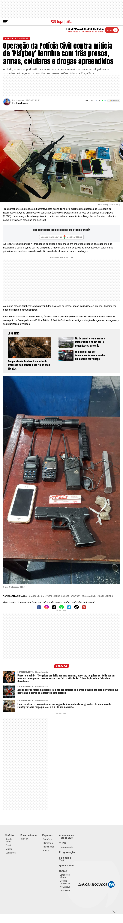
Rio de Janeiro (106, 596)
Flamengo (48, 843)
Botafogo (47, 839)
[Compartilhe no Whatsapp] (102, 101)
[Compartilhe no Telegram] (105, 101)
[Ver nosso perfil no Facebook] (39, 608)
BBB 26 (24, 839)
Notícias (9, 835)
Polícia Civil (89, 596)
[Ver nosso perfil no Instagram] (46, 608)
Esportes (47, 835)
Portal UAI (65, 890)
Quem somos (66, 865)
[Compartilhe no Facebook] (96, 101)
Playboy (76, 596)
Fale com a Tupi (65, 859)
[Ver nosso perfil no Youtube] (84, 608)
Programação (66, 847)
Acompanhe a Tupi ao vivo (67, 836)
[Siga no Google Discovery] (113, 102)
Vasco (46, 850)
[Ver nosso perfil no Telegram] (69, 608)
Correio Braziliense (65, 881)
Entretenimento (29, 835)
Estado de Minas (65, 875)
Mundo (9, 849)
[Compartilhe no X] (99, 101)
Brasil (8, 845)
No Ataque (65, 886)
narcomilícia (37, 596)
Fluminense (48, 846)
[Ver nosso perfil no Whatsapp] (61, 608)
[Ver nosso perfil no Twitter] (54, 608)
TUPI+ (62, 843)
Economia (11, 852)
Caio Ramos (22, 103)
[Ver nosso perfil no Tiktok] (76, 608)
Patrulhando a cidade (57, 596)
